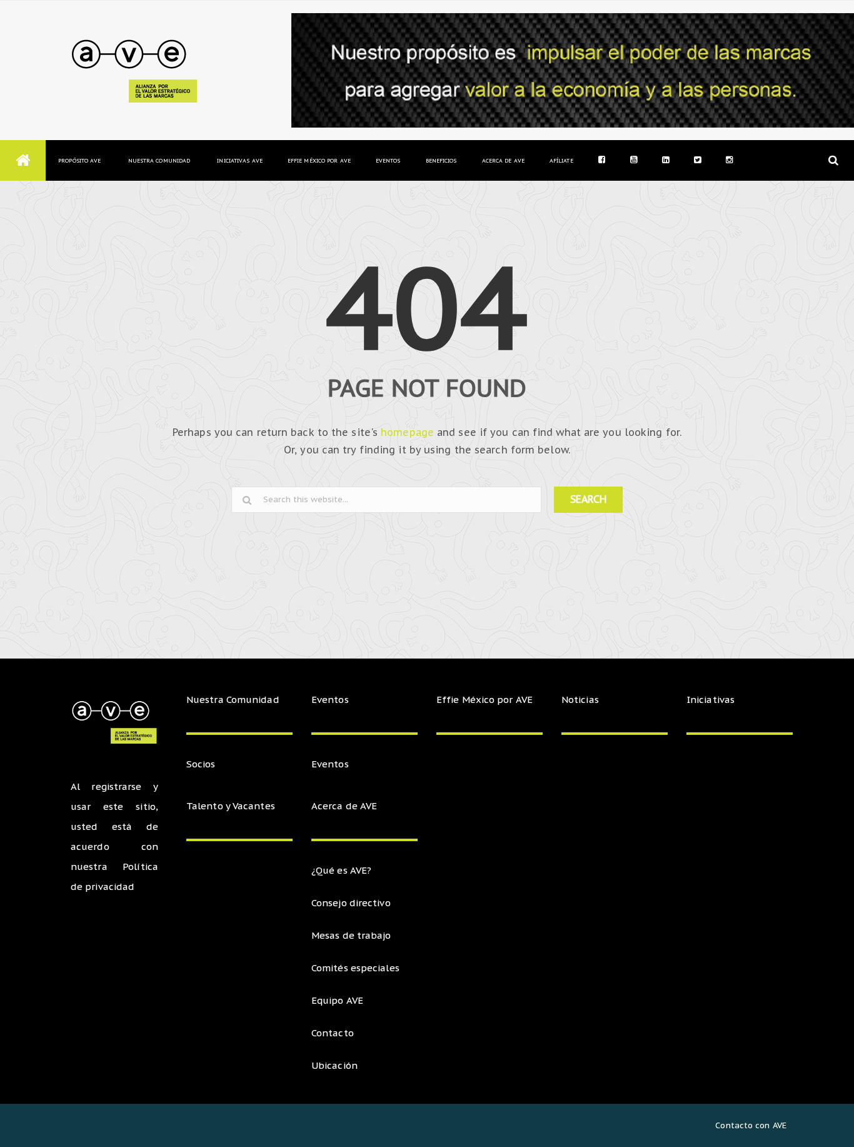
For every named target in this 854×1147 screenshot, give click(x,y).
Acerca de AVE (503, 160)
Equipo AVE (337, 1000)
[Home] (23, 160)
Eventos (388, 160)
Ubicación (334, 1065)
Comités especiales (355, 968)
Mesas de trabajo (351, 935)
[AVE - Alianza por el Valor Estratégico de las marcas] (137, 70)
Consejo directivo (351, 903)
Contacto (332, 1033)
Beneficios (441, 160)
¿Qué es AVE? (341, 870)
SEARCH (588, 499)
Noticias (580, 699)
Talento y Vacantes (230, 806)
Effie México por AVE (319, 160)
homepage (407, 432)
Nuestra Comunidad (159, 160)
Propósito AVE (79, 160)
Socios (201, 764)
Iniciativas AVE (240, 160)
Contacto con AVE (750, 1125)
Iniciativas (711, 699)
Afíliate (561, 160)
